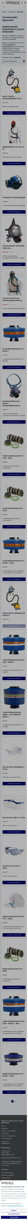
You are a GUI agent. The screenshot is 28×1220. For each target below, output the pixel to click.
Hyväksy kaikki (14, 1217)
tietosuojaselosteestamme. (16, 1206)
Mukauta (14, 1210)
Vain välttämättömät (14, 1214)
